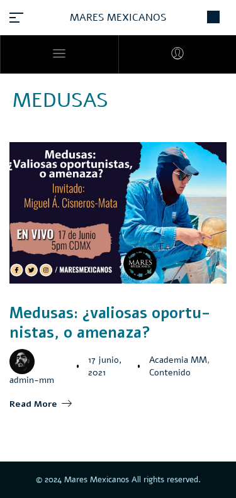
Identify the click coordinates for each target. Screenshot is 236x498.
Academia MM (178, 360)
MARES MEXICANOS (118, 18)
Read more (33, 404)
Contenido (170, 373)
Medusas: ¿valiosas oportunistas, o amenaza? (109, 323)
